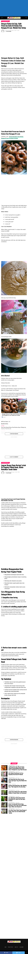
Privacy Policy (10, 947)
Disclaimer (21, 947)
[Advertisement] (14, 8)
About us (16, 947)
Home (5, 947)
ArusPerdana (8, 31)
